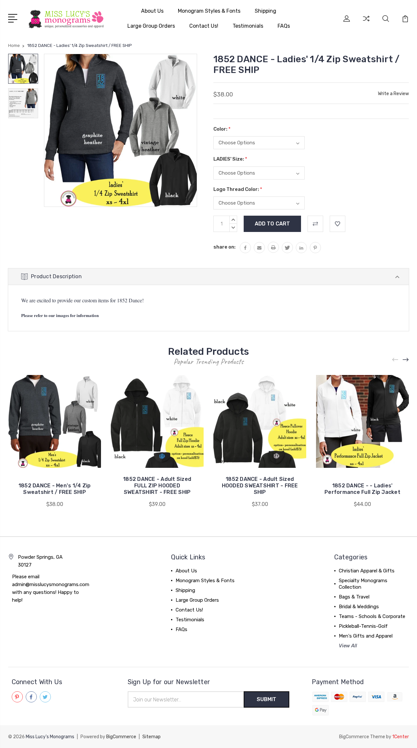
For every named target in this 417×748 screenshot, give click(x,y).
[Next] (406, 359)
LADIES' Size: (230, 159)
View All (348, 646)
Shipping (265, 11)
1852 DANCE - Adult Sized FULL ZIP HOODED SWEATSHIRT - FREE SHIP (157, 485)
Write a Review (393, 93)
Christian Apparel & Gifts (367, 571)
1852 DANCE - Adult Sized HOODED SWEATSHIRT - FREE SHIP (260, 485)
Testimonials (248, 26)
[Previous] (395, 359)
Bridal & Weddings (359, 607)
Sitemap (151, 737)
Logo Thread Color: (237, 189)
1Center (400, 737)
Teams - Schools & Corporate (372, 616)
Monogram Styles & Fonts (209, 11)
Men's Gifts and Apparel (366, 636)
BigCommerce (121, 737)
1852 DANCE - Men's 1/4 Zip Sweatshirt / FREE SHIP (55, 488)
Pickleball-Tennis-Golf (363, 626)
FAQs (284, 26)
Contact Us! (203, 26)
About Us (152, 11)
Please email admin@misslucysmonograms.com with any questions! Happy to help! (50, 588)
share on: (224, 247)
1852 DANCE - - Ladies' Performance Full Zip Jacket (362, 488)
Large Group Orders (151, 26)
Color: (222, 129)
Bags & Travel (354, 597)
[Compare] (366, 22)
